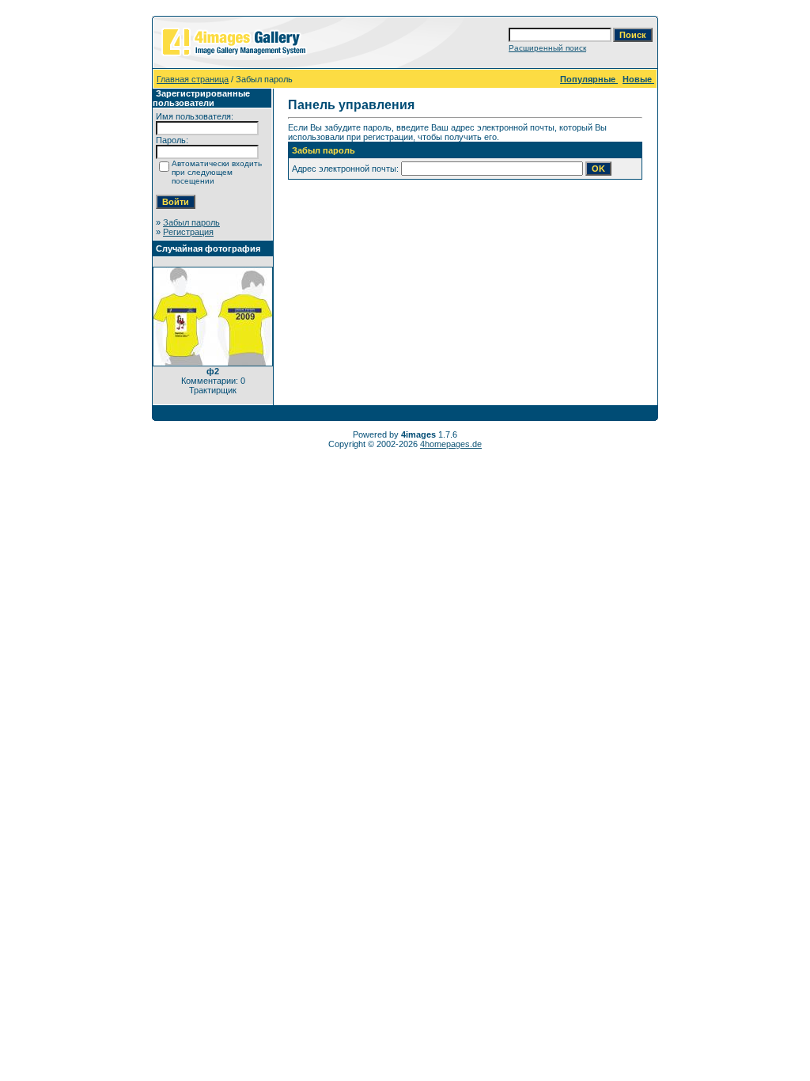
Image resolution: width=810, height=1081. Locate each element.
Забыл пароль (191, 222)
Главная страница (193, 79)
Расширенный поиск (547, 48)
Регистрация (188, 232)
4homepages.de (451, 444)
